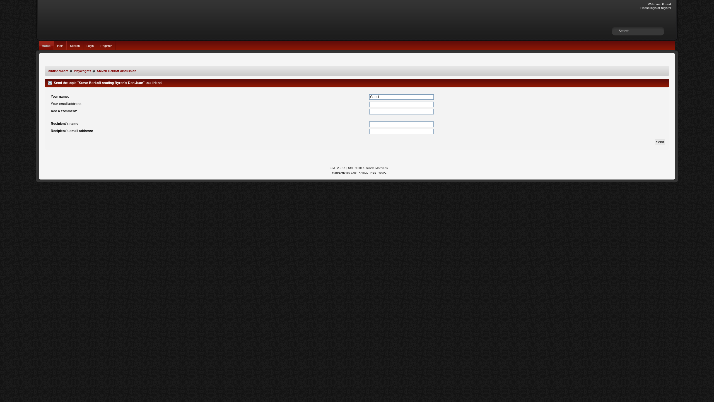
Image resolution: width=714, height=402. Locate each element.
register (666, 7)
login (653, 7)
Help (60, 45)
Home (46, 45)
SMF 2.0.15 (338, 167)
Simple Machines (377, 167)
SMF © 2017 (356, 167)
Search (75, 45)
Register (106, 45)
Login (90, 45)
